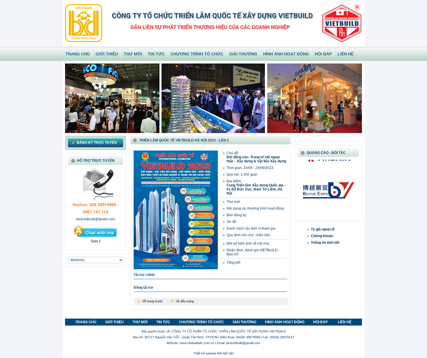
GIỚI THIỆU (107, 54)
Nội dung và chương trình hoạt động (255, 208)
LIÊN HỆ (346, 54)
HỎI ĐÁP (323, 54)
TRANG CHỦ (77, 54)
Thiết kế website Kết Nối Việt (213, 353)
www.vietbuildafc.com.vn (197, 343)
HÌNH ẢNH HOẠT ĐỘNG (286, 54)
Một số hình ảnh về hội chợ (248, 243)
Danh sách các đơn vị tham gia (251, 228)
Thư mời (233, 202)
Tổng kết (233, 263)
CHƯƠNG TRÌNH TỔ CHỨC (197, 54)
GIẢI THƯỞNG (243, 54)
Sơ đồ (231, 222)
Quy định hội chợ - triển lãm (248, 235)
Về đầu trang (185, 301)
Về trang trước (152, 301)
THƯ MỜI (133, 54)
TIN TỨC (156, 54)
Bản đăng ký (236, 215)
